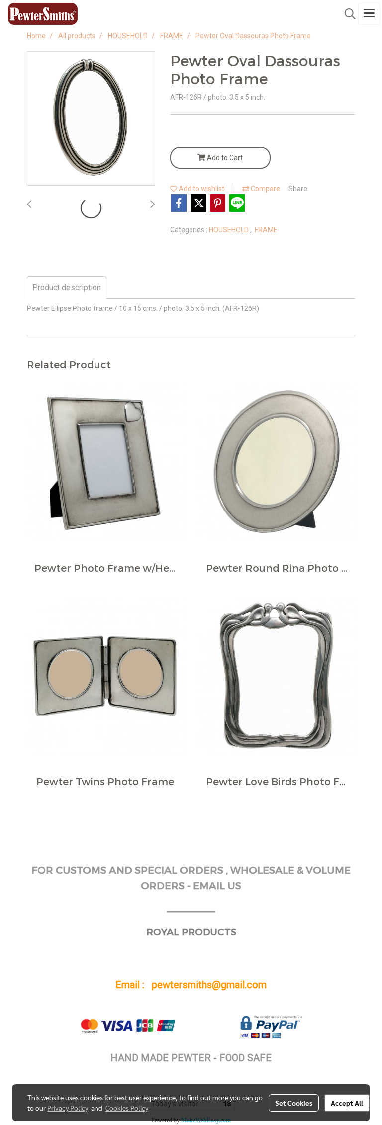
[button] (347, 13)
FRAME (266, 230)
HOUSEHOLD (229, 230)
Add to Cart (224, 158)
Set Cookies (293, 1102)
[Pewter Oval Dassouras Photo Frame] (91, 119)
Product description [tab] (66, 287)
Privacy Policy (67, 1107)
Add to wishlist (200, 189)
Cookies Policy (126, 1107)
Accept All (347, 1102)
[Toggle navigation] (369, 14)
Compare (264, 189)
